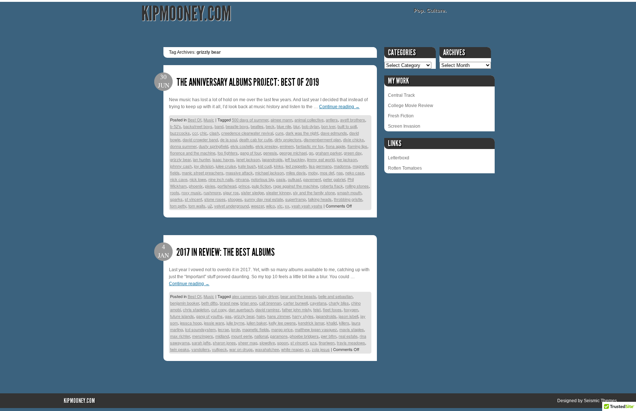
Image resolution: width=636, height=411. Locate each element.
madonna (342, 166)
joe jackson (347, 159)
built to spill (347, 126)
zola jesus (321, 349)
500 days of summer (250, 120)
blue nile (284, 126)
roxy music (191, 192)
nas (339, 173)
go (311, 153)
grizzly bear (180, 159)
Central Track (401, 95)
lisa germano (320, 166)
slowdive (267, 343)
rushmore (212, 192)
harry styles (303, 316)
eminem (287, 146)
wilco (270, 206)
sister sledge (252, 192)
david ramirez (267, 309)
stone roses (215, 199)
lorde (235, 329)
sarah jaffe (201, 343)
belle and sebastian (335, 296)
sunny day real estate (263, 199)
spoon (282, 343)
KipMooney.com (186, 14)
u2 (210, 206)
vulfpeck (219, 349)
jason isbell (348, 316)
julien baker (256, 323)
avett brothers (352, 120)
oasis (281, 179)
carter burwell (295, 303)
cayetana (318, 303)
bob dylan (310, 126)
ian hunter (201, 159)
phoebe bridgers (304, 336)
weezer (257, 206)
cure (279, 133)
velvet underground (231, 206)
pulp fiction (261, 186)
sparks (176, 199)
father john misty (296, 309)
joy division (203, 166)
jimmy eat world (321, 159)
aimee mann (281, 120)
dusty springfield (213, 146)
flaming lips (357, 146)
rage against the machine (295, 186)
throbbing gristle (348, 199)
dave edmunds (334, 133)
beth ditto (209, 303)
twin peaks (179, 349)
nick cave (178, 179)
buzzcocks (180, 133)
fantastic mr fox (310, 146)
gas (228, 316)
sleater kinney (278, 192)
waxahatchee (267, 349)
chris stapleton (196, 309)
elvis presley (266, 146)
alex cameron (244, 296)
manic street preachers (202, 173)
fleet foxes (332, 309)
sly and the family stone (314, 192)
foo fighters (228, 153)
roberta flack (331, 186)
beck (270, 126)
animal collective (309, 120)
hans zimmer (278, 316)
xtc (280, 206)
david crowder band (200, 139)
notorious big (262, 179)
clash (214, 133)
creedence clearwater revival (247, 133)
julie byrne (235, 323)
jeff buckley (295, 159)
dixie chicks (353, 139)
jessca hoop (191, 323)
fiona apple (335, 146)
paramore (278, 336)
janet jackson (248, 159)
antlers (332, 120)
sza (313, 343)
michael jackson (269, 173)
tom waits (196, 206)
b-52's (175, 126)
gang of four (250, 153)
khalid (331, 323)
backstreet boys (197, 126)
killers (344, 323)
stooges (235, 199)
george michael (293, 153)
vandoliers (200, 349)
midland (222, 336)
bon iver (328, 126)
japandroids (272, 159)
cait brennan (270, 303)
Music (209, 120)
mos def (327, 173)
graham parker (328, 153)
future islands (182, 316)
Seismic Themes (600, 400)
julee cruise (226, 166)
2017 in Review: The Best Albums (225, 252)
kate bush (247, 166)
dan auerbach (241, 309)
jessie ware (214, 323)
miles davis (296, 173)
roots (174, 192)
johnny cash (181, 166)
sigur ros (231, 192)
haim (261, 316)
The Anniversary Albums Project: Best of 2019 (247, 82)
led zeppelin (296, 166)
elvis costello (241, 146)
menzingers (202, 336)
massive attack (239, 173)
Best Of (194, 120)
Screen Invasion (404, 126)
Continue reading (339, 106)
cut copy (218, 309)
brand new (229, 303)
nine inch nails (220, 179)
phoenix (196, 186)
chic (203, 133)
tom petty (178, 206)
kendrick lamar (311, 323)
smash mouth (349, 192)
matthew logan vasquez (316, 329)
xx (287, 206)
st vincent (193, 199)
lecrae (223, 329)
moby (313, 173)
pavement (312, 179)
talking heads (320, 199)
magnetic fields (255, 329)
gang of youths (209, 316)
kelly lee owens (282, 323)
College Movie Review (410, 105)
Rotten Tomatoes (405, 168)
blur (296, 126)
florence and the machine (192, 153)
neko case (354, 173)
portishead (227, 186)
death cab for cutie (255, 139)
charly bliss (339, 303)
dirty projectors (288, 139)
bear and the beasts (298, 296)
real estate (348, 336)
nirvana (242, 179)
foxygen (351, 309)
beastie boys (237, 126)
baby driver (268, 296)
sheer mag (247, 343)
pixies (210, 186)
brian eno (248, 303)
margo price (282, 329)
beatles (257, 126)
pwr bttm (328, 336)
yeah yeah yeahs (307, 206)
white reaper (292, 349)
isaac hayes (223, 159)
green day (352, 153)
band (219, 126)
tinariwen (327, 343)
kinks (278, 166)
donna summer (183, 146)
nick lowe (198, 179)
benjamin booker (184, 303)
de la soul (228, 139)
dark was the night (302, 133)
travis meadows (351, 343)
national (261, 336)
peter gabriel (334, 179)
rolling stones (357, 186)
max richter (180, 336)
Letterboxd (398, 157)
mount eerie (241, 336)
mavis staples (351, 329)
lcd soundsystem (200, 329)
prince (244, 186)
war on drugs (241, 349)
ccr (195, 133)
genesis (270, 153)
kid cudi (265, 166)
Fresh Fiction (401, 115)
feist (317, 309)
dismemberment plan (322, 139)
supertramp (295, 199)
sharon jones (224, 343)
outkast (294, 179)
